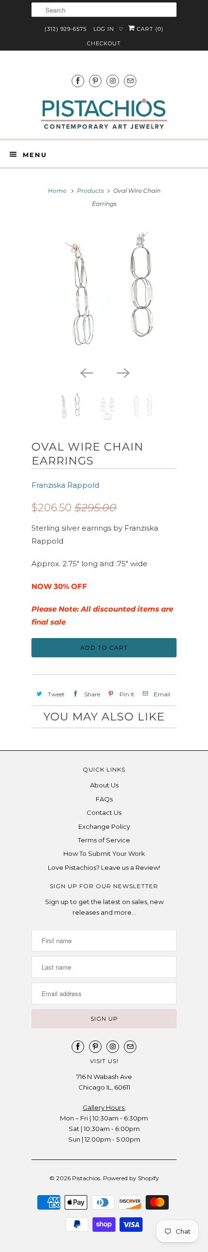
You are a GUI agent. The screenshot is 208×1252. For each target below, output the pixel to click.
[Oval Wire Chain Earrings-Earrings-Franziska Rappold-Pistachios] (104, 291)
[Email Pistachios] (130, 81)
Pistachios (86, 1178)
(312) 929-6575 (66, 29)
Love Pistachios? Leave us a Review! (104, 867)
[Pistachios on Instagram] (112, 81)
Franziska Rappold (65, 485)
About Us (104, 785)
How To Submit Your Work (104, 853)
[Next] (122, 372)
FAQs (104, 799)
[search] (104, 9)
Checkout (104, 43)
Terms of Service (104, 840)
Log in (103, 29)
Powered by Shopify (131, 1178)
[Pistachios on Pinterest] (95, 81)
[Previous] (85, 372)
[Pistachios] (104, 114)
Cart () (149, 29)
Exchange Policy (104, 826)
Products (90, 190)
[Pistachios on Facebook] (78, 81)
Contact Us (104, 812)
